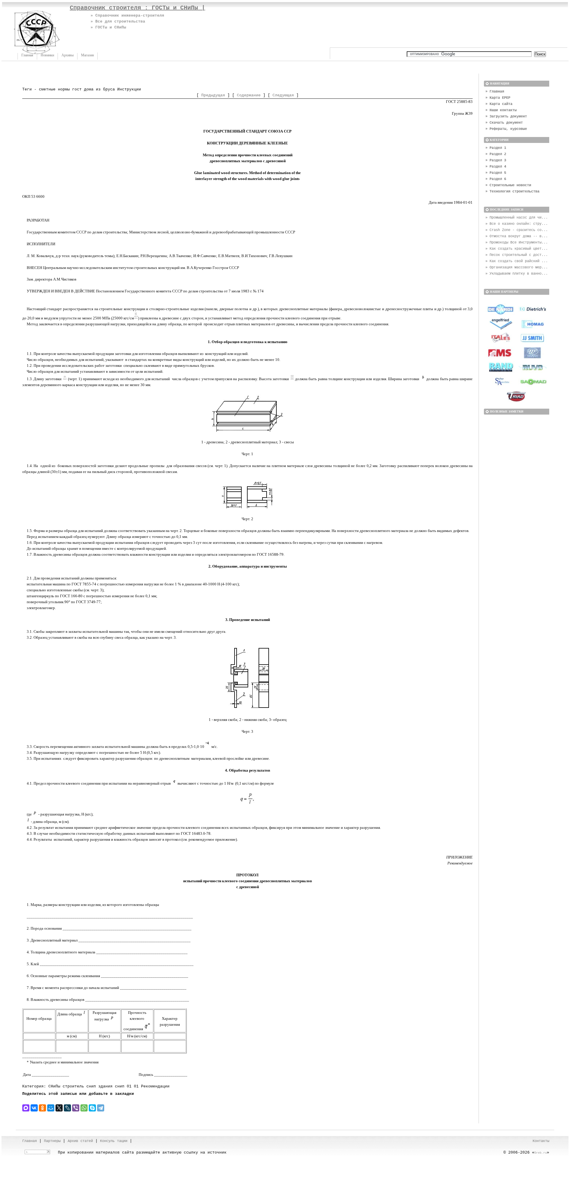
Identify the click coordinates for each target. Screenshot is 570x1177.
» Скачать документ (504, 123)
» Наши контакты (501, 110)
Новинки (47, 55)
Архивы (67, 55)
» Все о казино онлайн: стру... (516, 224)
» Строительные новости (508, 185)
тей (90, 1141)
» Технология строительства (512, 191)
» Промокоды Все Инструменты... (516, 243)
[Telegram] (100, 1107)
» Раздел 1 (495, 148)
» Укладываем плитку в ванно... (516, 274)
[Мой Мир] (50, 1107)
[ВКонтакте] (34, 1107)
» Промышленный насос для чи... (516, 218)
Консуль (107, 1141)
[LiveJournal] (67, 1107)
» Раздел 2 (495, 154)
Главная (27, 55)
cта (83, 1141)
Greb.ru (540, 1152)
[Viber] (75, 1107)
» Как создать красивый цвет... (516, 249)
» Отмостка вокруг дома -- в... (516, 236)
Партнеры (52, 1141)
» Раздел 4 (495, 167)
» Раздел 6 (495, 179)
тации (122, 1141)
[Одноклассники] (42, 1107)
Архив (73, 1141)
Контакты (541, 1141)
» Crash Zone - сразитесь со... (516, 230)
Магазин (87, 55)
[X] (59, 1107)
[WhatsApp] (84, 1107)
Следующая (283, 95)
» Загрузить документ (506, 116)
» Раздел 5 (495, 173)
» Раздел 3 (495, 160)
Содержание (249, 95)
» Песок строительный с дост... (516, 255)
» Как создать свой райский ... (516, 261)
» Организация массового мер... (516, 267)
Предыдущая (213, 95)
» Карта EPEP (497, 98)
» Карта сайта (498, 104)
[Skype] (92, 1107)
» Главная (494, 92)
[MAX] (25, 1107)
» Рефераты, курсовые (506, 129)
